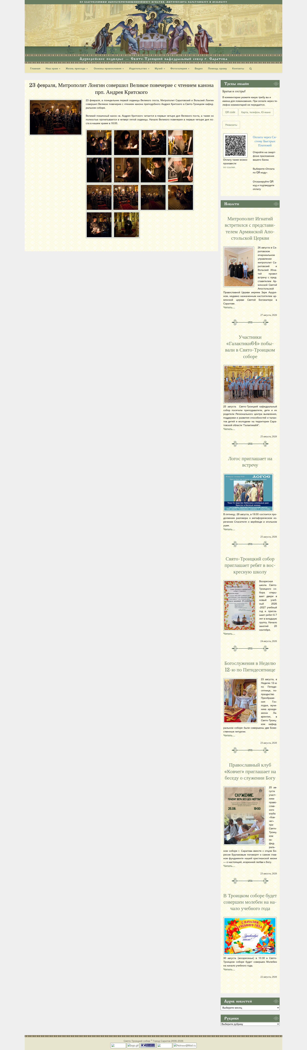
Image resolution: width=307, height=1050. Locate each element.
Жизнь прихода (76, 68)
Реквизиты (231, 124)
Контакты (238, 68)
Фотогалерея (179, 68)
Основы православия (107, 68)
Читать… (229, 307)
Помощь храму (217, 68)
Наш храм (52, 68)
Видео (199, 68)
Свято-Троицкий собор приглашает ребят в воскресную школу (250, 565)
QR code (230, 112)
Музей (159, 68)
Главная (35, 68)
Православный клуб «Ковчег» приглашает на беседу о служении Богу (250, 771)
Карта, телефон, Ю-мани (256, 112)
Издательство (138, 68)
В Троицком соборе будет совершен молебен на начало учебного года (250, 902)
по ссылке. (229, 167)
